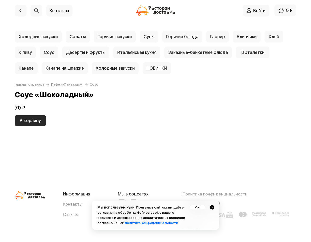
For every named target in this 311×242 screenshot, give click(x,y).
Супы (149, 36)
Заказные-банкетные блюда (198, 52)
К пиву (25, 52)
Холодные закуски (38, 36)
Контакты (72, 204)
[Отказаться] (212, 207)
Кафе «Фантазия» (66, 84)
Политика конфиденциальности (215, 193)
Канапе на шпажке (64, 68)
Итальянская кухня (136, 52)
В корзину (30, 120)
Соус (49, 52)
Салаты (78, 36)
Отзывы (71, 214)
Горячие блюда (182, 36)
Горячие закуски (115, 36)
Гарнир (217, 36)
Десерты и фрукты (85, 52)
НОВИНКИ (157, 68)
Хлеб (273, 36)
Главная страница (29, 84)
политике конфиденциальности (151, 223)
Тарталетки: (253, 52)
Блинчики (247, 36)
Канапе (26, 68)
